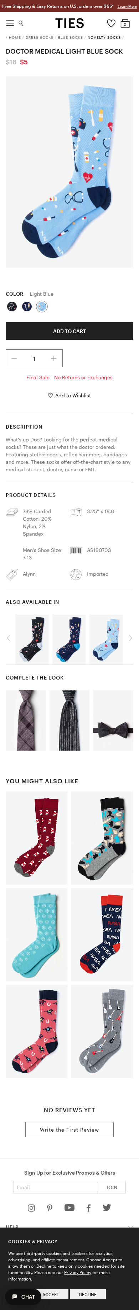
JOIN (111, 1187)
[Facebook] (89, 1210)
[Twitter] (107, 1210)
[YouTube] (70, 1210)
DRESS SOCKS (39, 37)
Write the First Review (69, 1130)
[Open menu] (10, 21)
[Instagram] (32, 1210)
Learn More (127, 6)
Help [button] (12, 1227)
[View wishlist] (111, 22)
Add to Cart (69, 331)
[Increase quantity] (53, 358)
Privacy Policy (77, 1272)
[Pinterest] (50, 1210)
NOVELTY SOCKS (104, 37)
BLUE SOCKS (70, 37)
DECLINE (88, 1294)
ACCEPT (50, 1294)
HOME (15, 37)
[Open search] (21, 21)
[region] (70, 172)
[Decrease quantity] (14, 358)
